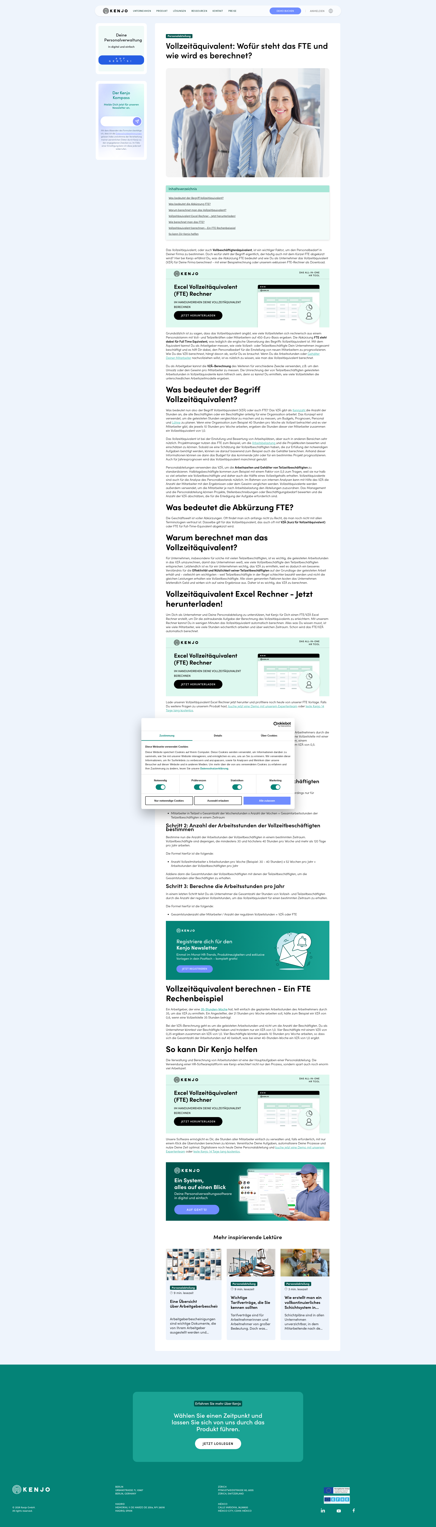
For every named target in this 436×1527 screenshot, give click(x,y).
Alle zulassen (267, 800)
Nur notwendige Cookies (169, 800)
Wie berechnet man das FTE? (187, 222)
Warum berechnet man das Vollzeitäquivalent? (197, 210)
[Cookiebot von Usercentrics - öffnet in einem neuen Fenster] (276, 724)
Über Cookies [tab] (269, 735)
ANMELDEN (317, 11)
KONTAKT (218, 10)
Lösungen (179, 10)
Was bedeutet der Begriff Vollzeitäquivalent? (196, 198)
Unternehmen (142, 10)
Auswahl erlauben (218, 800)
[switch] (199, 787)
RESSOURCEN (199, 10)
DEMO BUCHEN (285, 10)
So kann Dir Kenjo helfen (184, 234)
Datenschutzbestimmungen (129, 133)
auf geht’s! (121, 59)
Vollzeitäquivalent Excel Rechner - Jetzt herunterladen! (202, 216)
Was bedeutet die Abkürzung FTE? (190, 204)
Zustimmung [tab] (167, 735)
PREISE (232, 10)
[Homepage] (116, 11)
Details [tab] (218, 735)
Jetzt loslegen (218, 1443)
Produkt (162, 10)
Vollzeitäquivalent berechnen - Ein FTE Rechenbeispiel (202, 228)
